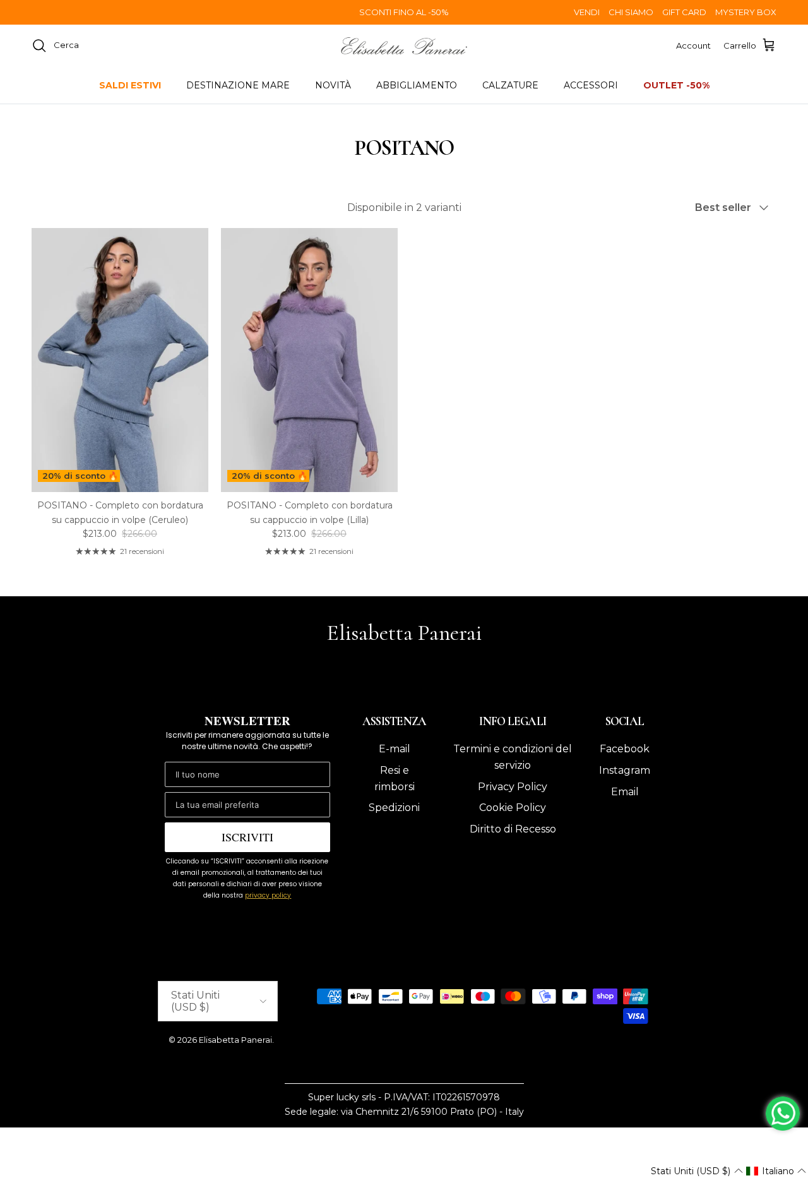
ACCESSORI (591, 85)
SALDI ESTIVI (130, 85)
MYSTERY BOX (745, 12)
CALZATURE (510, 85)
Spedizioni (394, 808)
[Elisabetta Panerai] (404, 45)
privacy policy (268, 895)
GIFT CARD (684, 12)
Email (625, 792)
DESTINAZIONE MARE (238, 85)
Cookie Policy (512, 808)
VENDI (587, 12)
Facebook (625, 749)
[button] (696, 1171)
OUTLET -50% (676, 85)
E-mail (394, 749)
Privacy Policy (512, 787)
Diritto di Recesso (513, 829)
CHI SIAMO (631, 12)
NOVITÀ (333, 85)
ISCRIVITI (247, 836)
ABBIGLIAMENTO (416, 85)
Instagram (624, 770)
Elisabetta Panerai (235, 1040)
